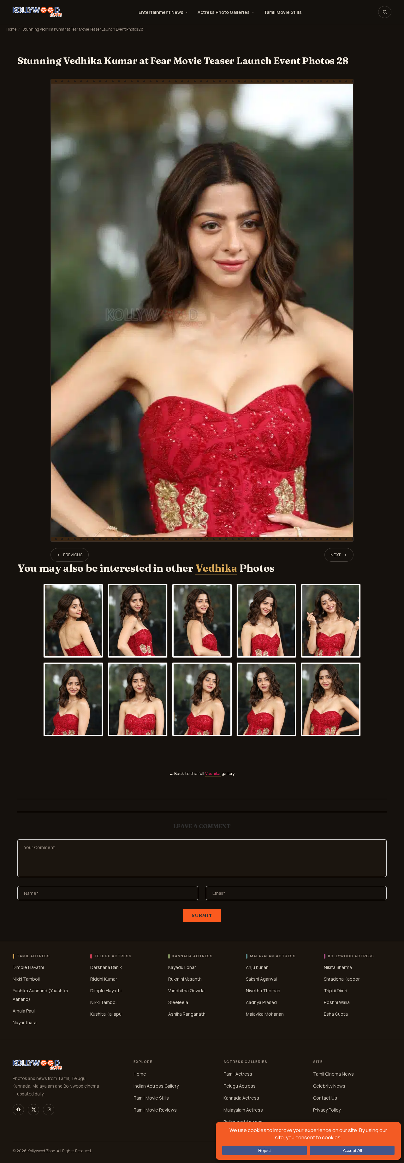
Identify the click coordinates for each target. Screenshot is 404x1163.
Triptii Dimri (335, 991)
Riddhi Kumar (103, 979)
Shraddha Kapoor (342, 979)
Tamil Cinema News (333, 1074)
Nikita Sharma (338, 967)
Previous (73, 555)
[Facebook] (18, 1109)
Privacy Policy (327, 1110)
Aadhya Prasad (261, 1002)
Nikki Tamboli (26, 979)
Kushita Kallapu (106, 1014)
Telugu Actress (239, 1086)
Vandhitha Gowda (186, 991)
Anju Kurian (257, 967)
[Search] (384, 12)
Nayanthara (25, 1022)
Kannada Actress (241, 1098)
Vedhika (216, 568)
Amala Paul (24, 1011)
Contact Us (325, 1098)
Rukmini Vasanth (185, 979)
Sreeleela (178, 1002)
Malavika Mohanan (265, 1014)
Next (335, 555)
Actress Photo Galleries (224, 12)
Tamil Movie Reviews (155, 1110)
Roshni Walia (337, 1002)
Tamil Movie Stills (283, 12)
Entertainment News (161, 12)
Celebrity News (329, 1086)
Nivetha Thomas (263, 991)
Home (11, 29)
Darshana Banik (106, 967)
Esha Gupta (336, 1014)
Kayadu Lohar (182, 967)
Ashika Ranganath (186, 1014)
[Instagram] (48, 1109)
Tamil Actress (237, 1074)
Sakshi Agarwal (261, 979)
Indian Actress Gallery (156, 1086)
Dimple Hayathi (28, 967)
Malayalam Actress (243, 1110)
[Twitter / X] (33, 1109)
